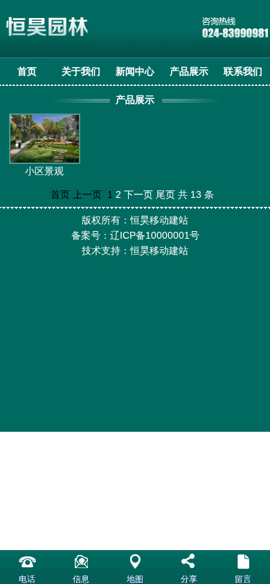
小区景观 (44, 170)
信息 (81, 579)
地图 (135, 579)
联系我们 (243, 71)
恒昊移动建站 (159, 250)
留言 (243, 579)
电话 (27, 579)
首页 (27, 71)
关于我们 (81, 71)
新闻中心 (135, 71)
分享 (189, 579)
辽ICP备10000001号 (154, 235)
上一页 (87, 194)
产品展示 (189, 71)
